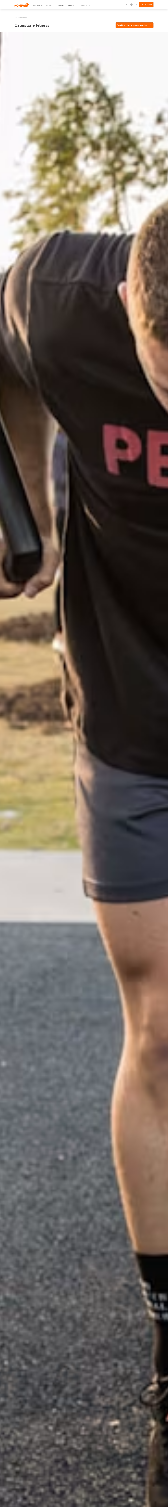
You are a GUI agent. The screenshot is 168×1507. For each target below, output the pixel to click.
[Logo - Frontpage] (22, 5)
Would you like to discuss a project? (132, 25)
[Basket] (135, 5)
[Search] (127, 5)
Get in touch (146, 4)
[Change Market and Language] (131, 5)
